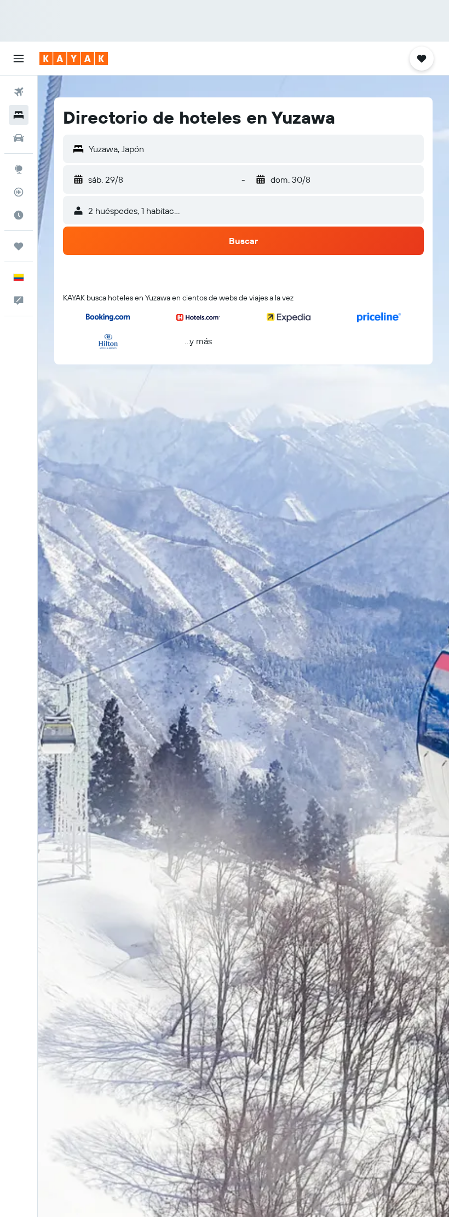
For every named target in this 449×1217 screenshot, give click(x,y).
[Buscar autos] (18, 138)
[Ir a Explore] (18, 169)
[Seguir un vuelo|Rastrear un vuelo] (18, 192)
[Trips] (18, 246)
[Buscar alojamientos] (18, 115)
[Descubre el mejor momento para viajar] (18, 215)
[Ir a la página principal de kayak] (73, 58)
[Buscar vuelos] (18, 92)
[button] (19, 59)
